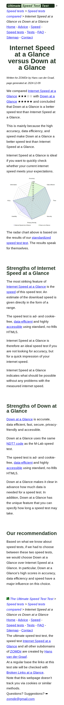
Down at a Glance (19, 419)
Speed (35, 27)
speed (11, 292)
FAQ (40, 32)
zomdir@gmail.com (20, 699)
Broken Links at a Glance (25, 672)
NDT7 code (14, 443)
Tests (31, 32)
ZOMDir (16, 651)
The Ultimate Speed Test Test (31, 599)
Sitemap (12, 37)
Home (10, 27)
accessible (14, 327)
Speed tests (15, 11)
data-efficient (23, 321)
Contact (27, 37)
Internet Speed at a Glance (26, 286)
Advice (23, 27)
